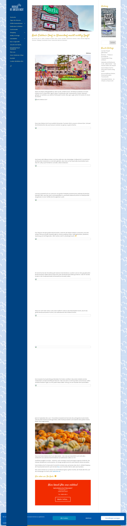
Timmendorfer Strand (46, 40)
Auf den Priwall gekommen (105, 51)
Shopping (13, 32)
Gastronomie (14, 29)
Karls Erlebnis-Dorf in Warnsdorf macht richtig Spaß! (60, 35)
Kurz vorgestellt (15, 41)
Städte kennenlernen (16, 23)
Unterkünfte (13, 38)
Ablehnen (88, 518)
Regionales (87, 38)
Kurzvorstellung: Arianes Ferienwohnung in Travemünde (108, 75)
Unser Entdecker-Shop (16, 55)
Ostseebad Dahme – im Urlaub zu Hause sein (107, 80)
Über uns (12, 52)
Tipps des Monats (15, 20)
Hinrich (35, 38)
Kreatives (74, 38)
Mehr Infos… (62, 499)
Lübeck (78, 38)
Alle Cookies (64, 518)
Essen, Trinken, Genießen (60, 38)
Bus (58, 467)
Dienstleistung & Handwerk (15, 48)
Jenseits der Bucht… (16, 45)
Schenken (34, 40)
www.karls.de (56, 471)
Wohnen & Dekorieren (62, 40)
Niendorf (82, 38)
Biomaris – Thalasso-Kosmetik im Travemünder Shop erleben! (107, 57)
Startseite (13, 17)
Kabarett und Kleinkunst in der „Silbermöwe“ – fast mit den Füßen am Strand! (108, 63)
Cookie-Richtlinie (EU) (16, 61)
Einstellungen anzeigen (112, 518)
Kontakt (12, 58)
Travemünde (54, 40)
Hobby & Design (15, 35)
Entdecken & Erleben (16, 26)
